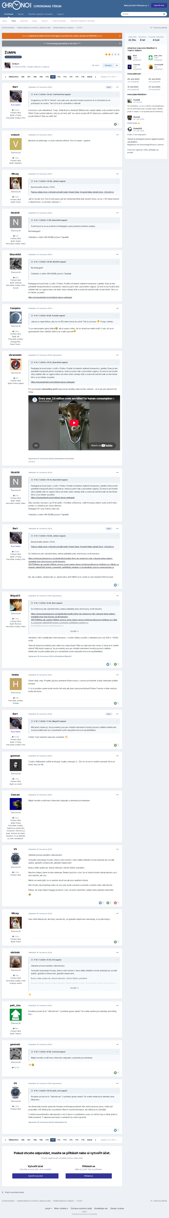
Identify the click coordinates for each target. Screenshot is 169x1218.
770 (47, 77)
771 (52, 77)
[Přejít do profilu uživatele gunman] (16, 765)
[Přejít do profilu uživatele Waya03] (16, 605)
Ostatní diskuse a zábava (38, 67)
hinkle (15, 674)
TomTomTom (58, 94)
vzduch (15, 134)
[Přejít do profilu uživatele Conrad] (16, 804)
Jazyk (48, 1208)
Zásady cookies (117, 1208)
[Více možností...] (117, 87)
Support (60, 14)
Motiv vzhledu (60, 1208)
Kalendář (24, 21)
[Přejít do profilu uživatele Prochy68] (151, 67)
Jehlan (56, 181)
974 (16, 236)
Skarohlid (56, 220)
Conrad (15, 794)
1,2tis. (16, 158)
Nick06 (15, 212)
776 (82, 77)
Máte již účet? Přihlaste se (136, 5)
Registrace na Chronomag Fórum (141, 145)
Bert (17, 64)
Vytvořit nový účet (35, 1176)
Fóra (14, 21)
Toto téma (154, 14)
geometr (15, 1044)
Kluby (4, 21)
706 (16, 975)
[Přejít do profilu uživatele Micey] (16, 183)
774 (70, 77)
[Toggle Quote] (32, 94)
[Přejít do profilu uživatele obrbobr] (16, 962)
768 (34, 77)
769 (41, 77)
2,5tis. (16, 619)
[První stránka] (5, 77)
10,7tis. (17, 1067)
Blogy (34, 21)
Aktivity (21, 14)
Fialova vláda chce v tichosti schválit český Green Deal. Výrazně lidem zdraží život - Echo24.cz (72, 192)
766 (22, 77)
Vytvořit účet (159, 5)
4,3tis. (16, 872)
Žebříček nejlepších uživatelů (83, 21)
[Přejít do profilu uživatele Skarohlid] (16, 264)
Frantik (55, 315)
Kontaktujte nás (101, 1208)
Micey (15, 173)
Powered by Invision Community (84, 1214)
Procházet (8, 14)
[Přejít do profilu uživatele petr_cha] (16, 1015)
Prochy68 (158, 64)
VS (15, 849)
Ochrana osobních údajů (81, 1208)
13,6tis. (17, 110)
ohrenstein (15, 355)
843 (16, 277)
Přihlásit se (88, 1176)
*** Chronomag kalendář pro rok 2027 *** (62, 43)
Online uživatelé (59, 21)
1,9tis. (16, 331)
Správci (45, 21)
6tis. (16, 1028)
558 (16, 698)
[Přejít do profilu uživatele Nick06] (16, 222)
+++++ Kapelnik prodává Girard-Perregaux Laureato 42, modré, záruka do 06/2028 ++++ (62, 36)
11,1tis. (16, 197)
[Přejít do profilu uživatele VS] (16, 859)
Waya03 (15, 595)
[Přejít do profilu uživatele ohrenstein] (16, 364)
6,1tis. (16, 818)
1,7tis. (16, 779)
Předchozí (13, 77)
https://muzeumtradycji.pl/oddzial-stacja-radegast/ (50, 297)
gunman (15, 755)
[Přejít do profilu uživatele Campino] (16, 317)
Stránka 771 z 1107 (108, 77)
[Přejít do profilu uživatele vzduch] (16, 144)
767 (28, 77)
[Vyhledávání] (164, 14)
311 (16, 378)
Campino (15, 308)
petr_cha (15, 1005)
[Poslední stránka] (95, 77)
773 (64, 77)
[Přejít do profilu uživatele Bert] (7, 65)
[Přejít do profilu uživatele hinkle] (16, 684)
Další (89, 77)
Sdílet (96, 65)
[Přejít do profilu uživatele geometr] (16, 1054)
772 (58, 77)
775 (76, 77)
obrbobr (15, 952)
